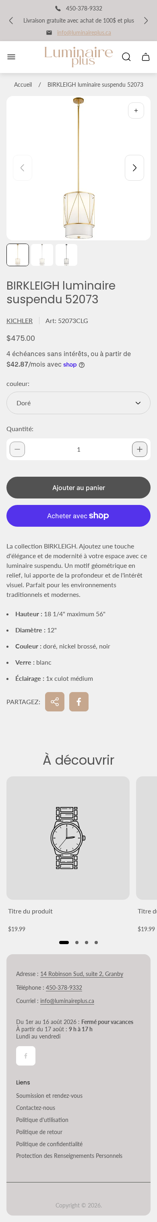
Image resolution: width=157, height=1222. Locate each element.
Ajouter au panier (78, 488)
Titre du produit (30, 911)
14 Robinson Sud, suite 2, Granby (81, 973)
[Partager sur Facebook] (79, 701)
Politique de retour (39, 1131)
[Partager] (54, 701)
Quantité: (19, 428)
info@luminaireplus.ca (84, 32)
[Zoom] (136, 110)
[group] (17, 255)
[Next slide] (134, 168)
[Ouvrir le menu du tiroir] (11, 57)
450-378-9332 (64, 987)
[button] (64, 942)
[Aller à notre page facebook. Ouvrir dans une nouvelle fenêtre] (25, 1056)
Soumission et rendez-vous (49, 1095)
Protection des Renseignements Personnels (69, 1155)
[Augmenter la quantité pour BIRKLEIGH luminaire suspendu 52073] (139, 449)
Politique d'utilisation (42, 1119)
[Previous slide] (22, 168)
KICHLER (19, 320)
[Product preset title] (68, 838)
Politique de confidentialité (49, 1144)
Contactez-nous (35, 1107)
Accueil (23, 84)
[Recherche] (126, 57)
